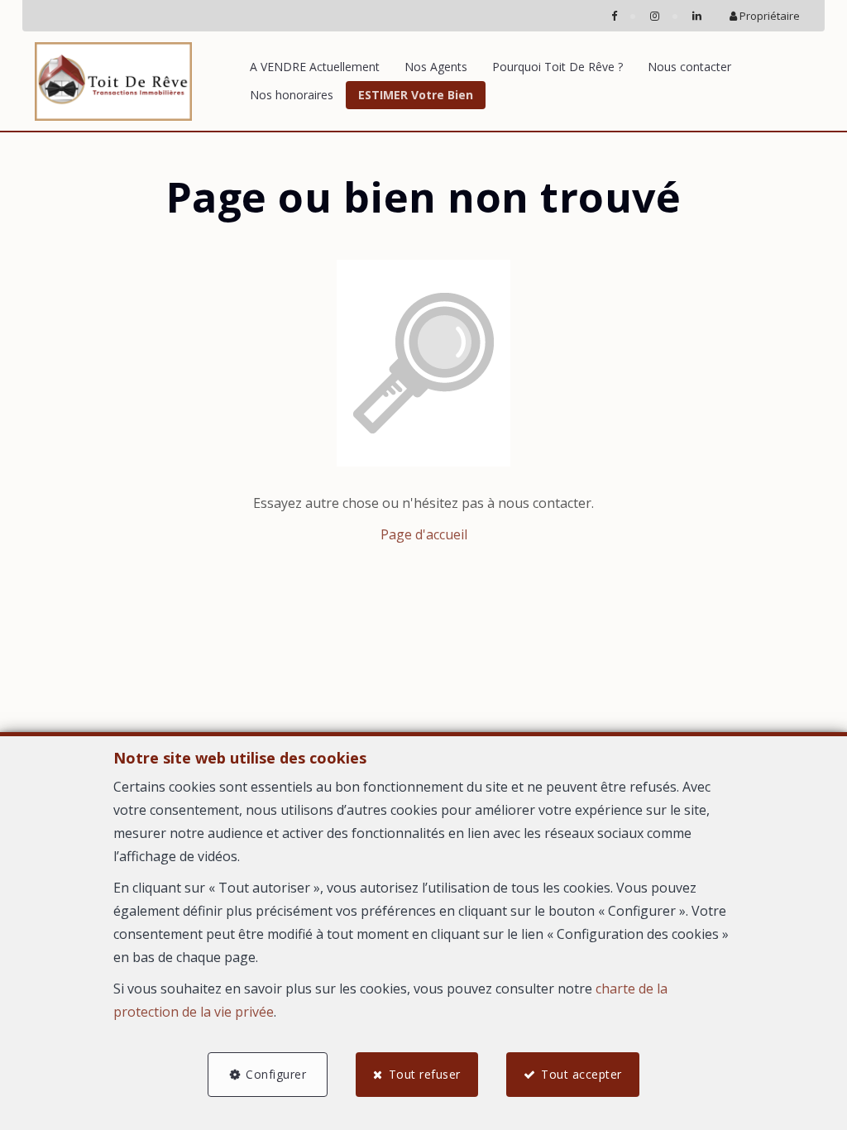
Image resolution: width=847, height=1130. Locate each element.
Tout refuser (425, 1074)
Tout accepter (581, 1074)
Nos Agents (435, 66)
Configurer (276, 1074)
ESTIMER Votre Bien (415, 95)
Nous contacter (689, 66)
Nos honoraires (291, 95)
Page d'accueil (423, 534)
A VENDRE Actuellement (315, 66)
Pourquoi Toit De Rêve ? (557, 66)
